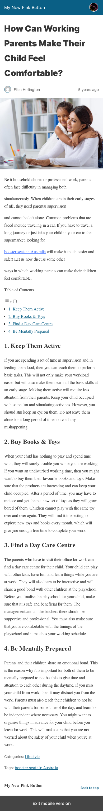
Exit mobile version (51, 803)
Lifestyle (32, 756)
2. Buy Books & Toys (26, 316)
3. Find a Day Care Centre (30, 323)
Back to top (90, 788)
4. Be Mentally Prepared (28, 331)
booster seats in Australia (25, 251)
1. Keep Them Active (26, 309)
